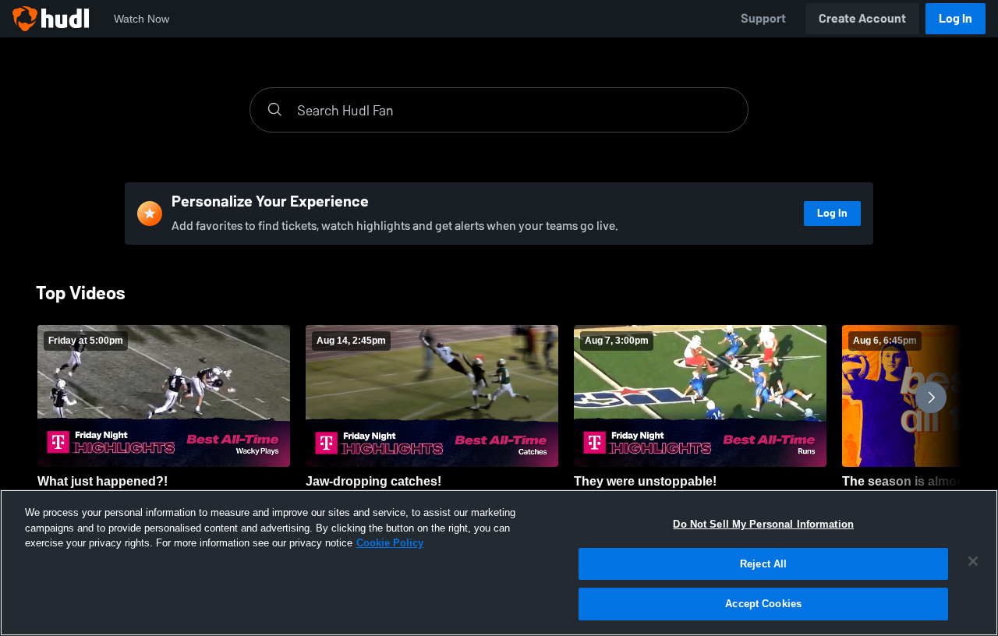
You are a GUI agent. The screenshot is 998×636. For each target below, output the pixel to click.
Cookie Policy (389, 543)
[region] (499, 562)
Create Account (862, 18)
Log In (955, 18)
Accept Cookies (763, 604)
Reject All (763, 564)
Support (763, 18)
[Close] (973, 561)
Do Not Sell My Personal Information (763, 524)
